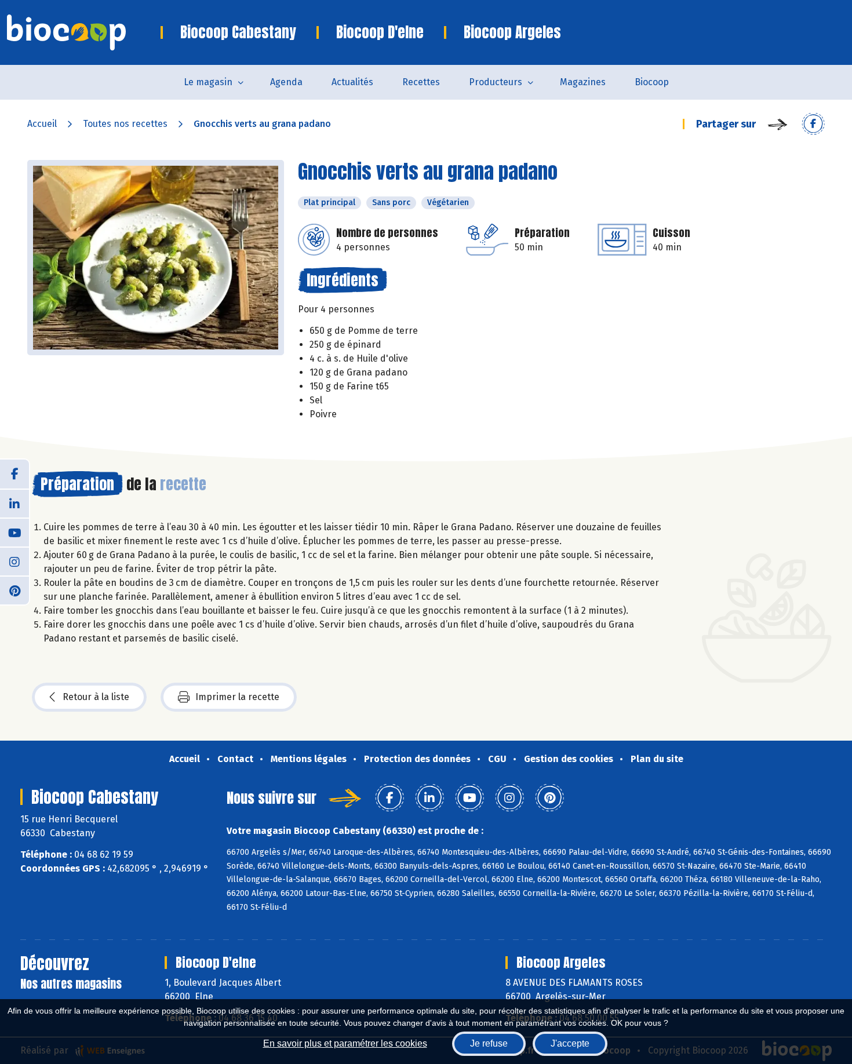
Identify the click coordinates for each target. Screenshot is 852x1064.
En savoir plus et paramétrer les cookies (345, 1043)
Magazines (583, 82)
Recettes (421, 82)
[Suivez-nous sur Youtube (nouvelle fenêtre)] (14, 532)
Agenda (286, 82)
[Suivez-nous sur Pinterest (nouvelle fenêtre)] (14, 589)
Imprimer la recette (237, 696)
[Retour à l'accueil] (84, 32)
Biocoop (652, 82)
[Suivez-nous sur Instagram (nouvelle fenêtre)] (14, 560)
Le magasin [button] (208, 82)
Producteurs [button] (495, 82)
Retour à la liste (96, 696)
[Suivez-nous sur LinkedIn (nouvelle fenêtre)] (14, 503)
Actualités (352, 82)
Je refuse (489, 1043)
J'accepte (570, 1043)
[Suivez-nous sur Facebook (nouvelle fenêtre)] (14, 474)
